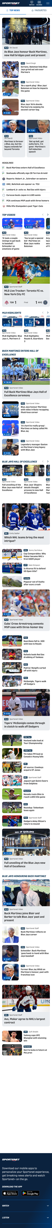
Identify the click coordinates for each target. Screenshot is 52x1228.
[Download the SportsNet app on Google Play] (30, 1193)
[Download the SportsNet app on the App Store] (10, 1193)
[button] (12, 235)
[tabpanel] (26, 536)
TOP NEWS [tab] (14, 10)
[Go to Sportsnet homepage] (11, 3)
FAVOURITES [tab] (41, 10)
